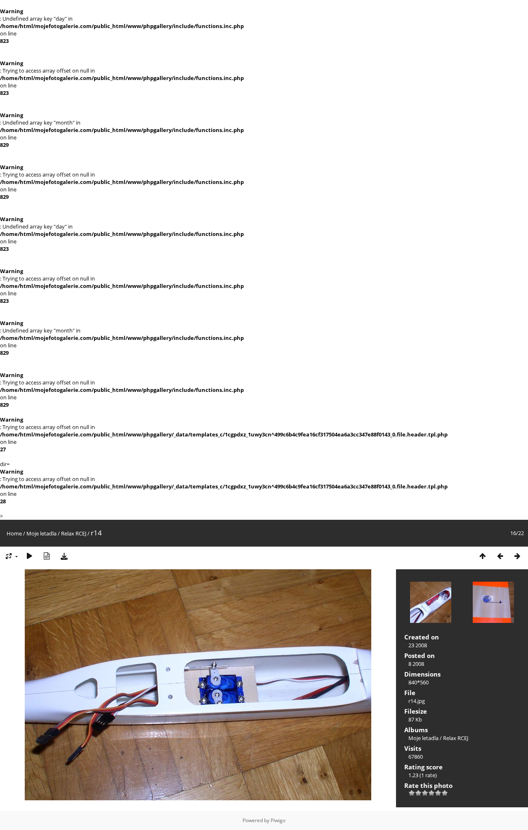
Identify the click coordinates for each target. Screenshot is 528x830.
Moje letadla (41, 533)
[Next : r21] (517, 556)
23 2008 (417, 645)
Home (14, 533)
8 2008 (416, 663)
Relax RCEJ (73, 533)
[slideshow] (29, 556)
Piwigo (278, 820)
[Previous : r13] (500, 556)
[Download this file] (64, 556)
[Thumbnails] (482, 556)
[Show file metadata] (46, 556)
